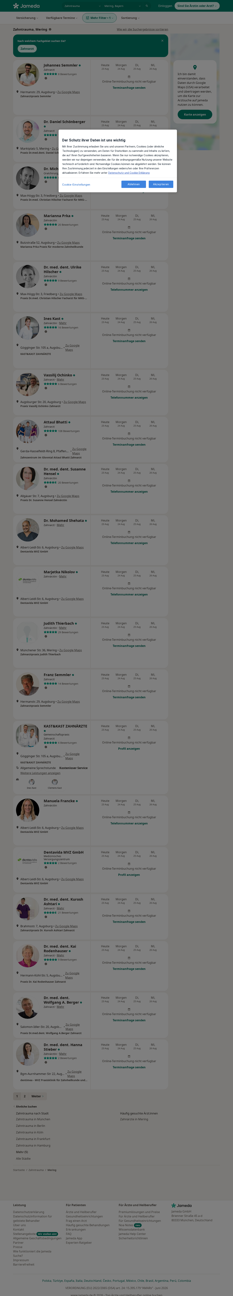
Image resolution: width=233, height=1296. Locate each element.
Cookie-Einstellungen (76, 184)
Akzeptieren (161, 184)
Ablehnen (134, 184)
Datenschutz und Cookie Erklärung (129, 172)
